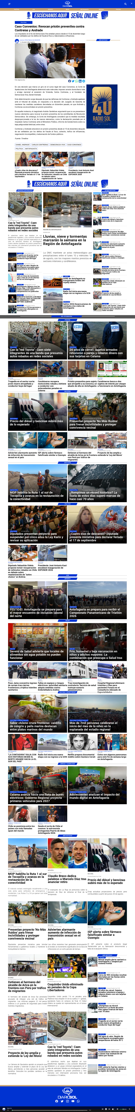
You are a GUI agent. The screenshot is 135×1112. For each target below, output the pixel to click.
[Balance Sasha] (12, 288)
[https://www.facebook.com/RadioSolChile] (56, 1102)
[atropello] (12, 257)
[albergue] (12, 309)
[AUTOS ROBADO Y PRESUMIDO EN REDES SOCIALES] (97, 307)
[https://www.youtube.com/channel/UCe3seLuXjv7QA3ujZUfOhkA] (73, 1102)
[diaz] (97, 209)
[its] (97, 245)
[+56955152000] (78, 1102)
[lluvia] (93, 1008)
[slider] (12, 1110)
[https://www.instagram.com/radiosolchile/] (67, 1102)
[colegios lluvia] (93, 1054)
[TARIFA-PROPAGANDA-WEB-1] (67, 188)
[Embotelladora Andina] (52, 678)
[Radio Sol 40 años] (102, 128)
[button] (22, 144)
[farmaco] (97, 258)
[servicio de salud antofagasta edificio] (82, 678)
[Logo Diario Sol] (67, 6)
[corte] (12, 278)
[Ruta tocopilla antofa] (97, 196)
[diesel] (97, 221)
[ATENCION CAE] (112, 678)
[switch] (113, 1109)
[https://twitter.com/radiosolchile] (62, 1102)
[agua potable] (93, 962)
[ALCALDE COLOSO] (12, 298)
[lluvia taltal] (93, 977)
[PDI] (93, 992)
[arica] (97, 270)
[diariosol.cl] (9, 5)
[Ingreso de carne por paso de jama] (22, 678)
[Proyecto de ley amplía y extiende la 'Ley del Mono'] (97, 295)
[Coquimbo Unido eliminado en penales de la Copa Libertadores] (97, 282)
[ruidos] (97, 233)
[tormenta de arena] (93, 1069)
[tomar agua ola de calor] (12, 267)
